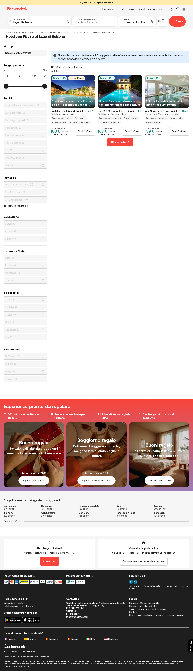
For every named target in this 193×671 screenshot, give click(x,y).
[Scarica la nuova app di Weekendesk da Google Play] (13, 620)
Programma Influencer (77, 617)
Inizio (8, 32)
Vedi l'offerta (85, 131)
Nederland (113, 639)
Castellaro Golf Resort (63, 111)
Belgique (53, 639)
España (32, 639)
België (74, 639)
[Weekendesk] (17, 9)
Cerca (179, 21)
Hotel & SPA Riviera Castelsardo (112, 111)
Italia (92, 639)
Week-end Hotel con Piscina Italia (56, 32)
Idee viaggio (108, 9)
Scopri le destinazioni (148, 9)
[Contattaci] (172, 9)
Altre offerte (118, 142)
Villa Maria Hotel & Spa (157, 111)
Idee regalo (128, 9)
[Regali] (178, 9)
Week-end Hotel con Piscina (26, 32)
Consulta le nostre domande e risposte (143, 561)
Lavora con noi (73, 614)
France (12, 639)
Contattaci (49, 561)
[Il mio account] (184, 9)
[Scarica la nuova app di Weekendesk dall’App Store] (31, 620)
